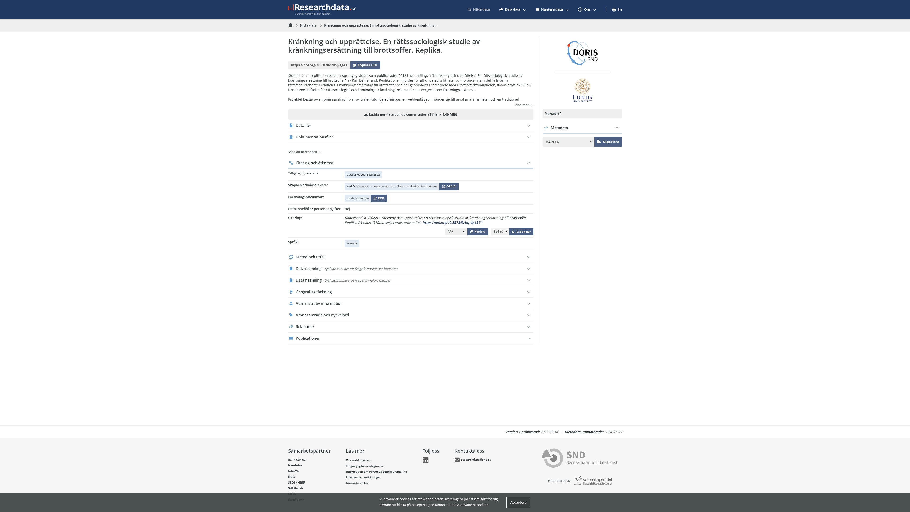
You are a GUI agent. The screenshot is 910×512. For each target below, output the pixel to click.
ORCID (450, 187)
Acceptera (518, 502)
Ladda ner (523, 231)
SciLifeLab (295, 488)
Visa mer (522, 105)
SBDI (291, 482)
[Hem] (293, 25)
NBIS (291, 477)
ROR (380, 199)
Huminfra (295, 465)
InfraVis (293, 471)
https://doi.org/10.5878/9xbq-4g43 (450, 222)
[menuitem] (479, 9)
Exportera (611, 141)
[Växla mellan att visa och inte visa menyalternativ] (524, 9)
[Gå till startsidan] (322, 9)
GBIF (301, 482)
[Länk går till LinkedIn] (425, 460)
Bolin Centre (297, 460)
